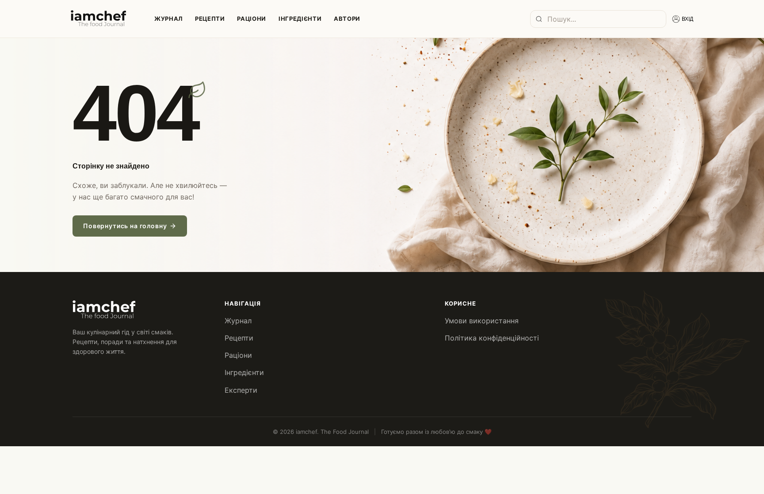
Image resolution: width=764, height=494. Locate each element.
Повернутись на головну (125, 226)
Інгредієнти (300, 18)
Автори (347, 18)
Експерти (241, 390)
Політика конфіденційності (492, 337)
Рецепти (210, 18)
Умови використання (482, 320)
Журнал (168, 18)
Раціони (251, 18)
